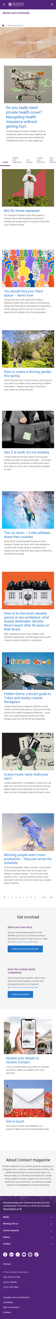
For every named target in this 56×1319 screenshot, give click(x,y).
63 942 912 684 (14, 1277)
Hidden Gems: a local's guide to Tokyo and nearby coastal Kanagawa (27, 698)
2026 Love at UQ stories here (24, 942)
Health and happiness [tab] (17, 160)
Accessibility (8, 1302)
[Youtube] (24, 1255)
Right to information (11, 1307)
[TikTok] (36, 1255)
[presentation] (5, 160)
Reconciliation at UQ (12, 1209)
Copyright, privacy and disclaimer (16, 1297)
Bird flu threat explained (22, 211)
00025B (13, 1282)
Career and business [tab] (41, 160)
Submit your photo (20, 994)
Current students (11, 1230)
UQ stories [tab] (29, 161)
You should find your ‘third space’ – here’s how (23, 293)
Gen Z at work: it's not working (26, 452)
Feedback (7, 1312)
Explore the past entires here (25, 987)
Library (6, 1237)
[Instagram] (30, 1255)
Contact (6, 1244)
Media (6, 1217)
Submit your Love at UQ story (25, 949)
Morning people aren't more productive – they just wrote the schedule (28, 859)
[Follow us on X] (18, 1255)
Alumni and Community (16, 12)
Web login (7, 1264)
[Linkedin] (11, 1255)
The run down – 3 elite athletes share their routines (27, 535)
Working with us (10, 1223)
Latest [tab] (5, 162)
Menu (4, 4)
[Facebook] (5, 1255)
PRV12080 (14, 1287)
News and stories (15, 25)
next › (44, 897)
